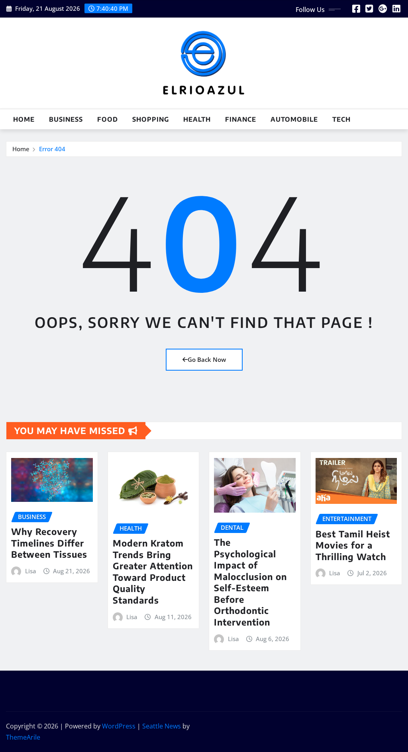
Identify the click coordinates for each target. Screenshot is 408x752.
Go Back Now (207, 359)
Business (66, 119)
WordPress (118, 726)
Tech (341, 119)
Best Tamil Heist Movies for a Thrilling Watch (353, 545)
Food (107, 119)
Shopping (150, 119)
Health (197, 119)
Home (24, 119)
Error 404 (52, 149)
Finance (240, 119)
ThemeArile (23, 737)
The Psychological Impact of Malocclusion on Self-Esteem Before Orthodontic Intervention (250, 582)
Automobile (294, 119)
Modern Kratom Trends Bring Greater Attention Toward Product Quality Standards (153, 571)
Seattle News (161, 726)
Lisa (30, 571)
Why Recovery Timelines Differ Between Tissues (49, 543)
